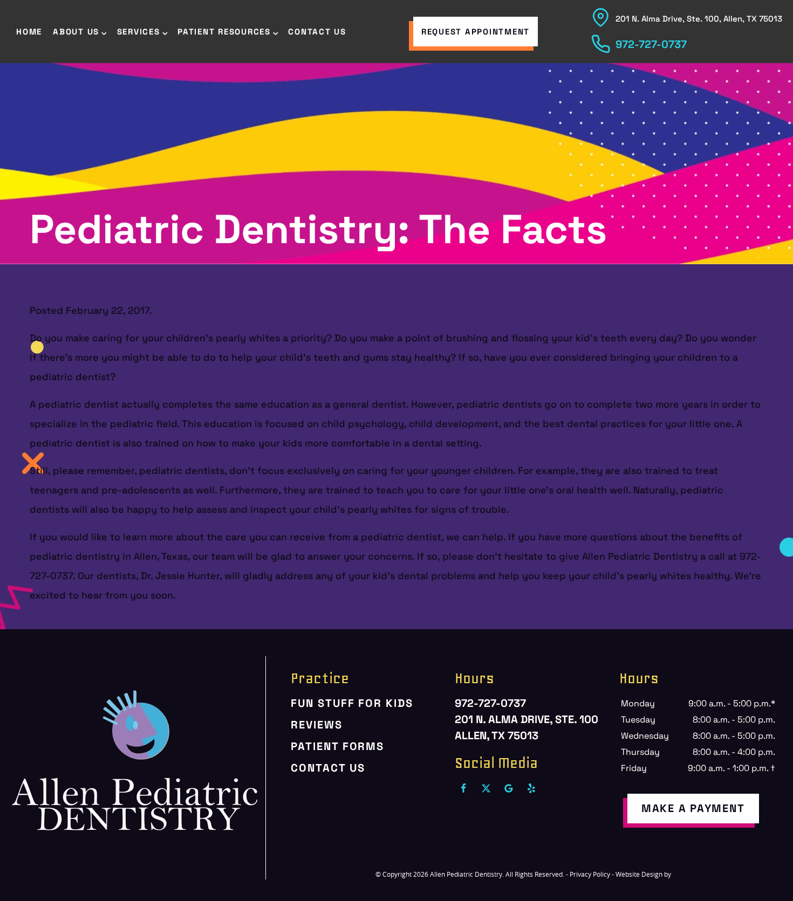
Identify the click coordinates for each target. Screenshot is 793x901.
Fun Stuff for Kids (352, 703)
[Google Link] (508, 788)
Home (29, 31)
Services (138, 31)
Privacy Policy (590, 874)
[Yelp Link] (531, 788)
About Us (76, 31)
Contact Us (317, 31)
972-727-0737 (651, 44)
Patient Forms (337, 746)
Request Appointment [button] (475, 31)
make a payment (693, 808)
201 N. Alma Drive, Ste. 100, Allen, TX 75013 (699, 18)
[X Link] (486, 788)
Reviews (316, 725)
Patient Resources (224, 31)
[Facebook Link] (463, 788)
